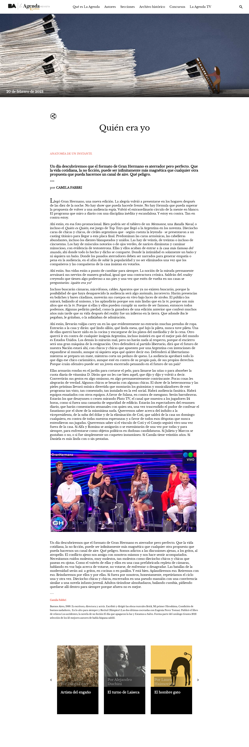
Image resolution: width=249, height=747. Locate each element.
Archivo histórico (152, 7)
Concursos (177, 7)
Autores (110, 7)
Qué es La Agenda (86, 7)
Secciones (127, 7)
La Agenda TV (200, 7)
